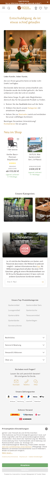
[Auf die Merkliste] (18, 139)
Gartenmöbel (13, 305)
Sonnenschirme (15, 325)
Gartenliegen (31, 320)
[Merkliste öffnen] (40, 8)
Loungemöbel (14, 310)
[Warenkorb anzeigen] (46, 8)
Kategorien (33, 108)
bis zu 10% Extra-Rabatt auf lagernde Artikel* (23, 3)
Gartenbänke (13, 320)
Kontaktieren (10, 124)
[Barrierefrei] (36, 8)
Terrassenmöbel (33, 315)
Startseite (23, 114)
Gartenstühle (13, 315)
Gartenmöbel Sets (34, 305)
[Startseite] (24, 8)
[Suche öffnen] (9, 8)
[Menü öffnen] (4, 8)
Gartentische (31, 310)
